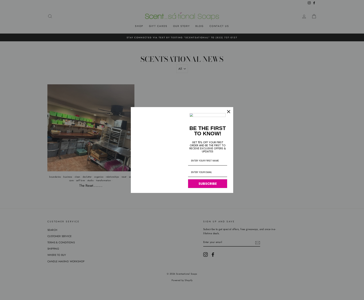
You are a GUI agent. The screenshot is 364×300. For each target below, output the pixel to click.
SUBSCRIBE (207, 183)
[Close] (228, 111)
